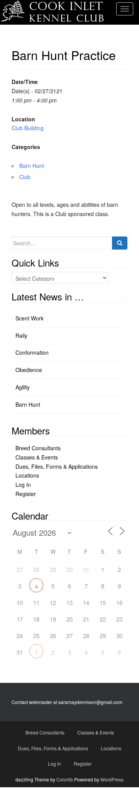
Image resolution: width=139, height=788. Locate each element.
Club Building (28, 128)
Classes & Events (36, 457)
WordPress (112, 779)
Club (25, 177)
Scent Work (29, 318)
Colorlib (64, 779)
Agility (22, 387)
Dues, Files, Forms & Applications (56, 466)
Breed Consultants (38, 448)
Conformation (32, 352)
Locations (27, 475)
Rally (21, 335)
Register (25, 494)
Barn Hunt (31, 165)
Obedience (28, 370)
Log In (23, 484)
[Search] (119, 243)
